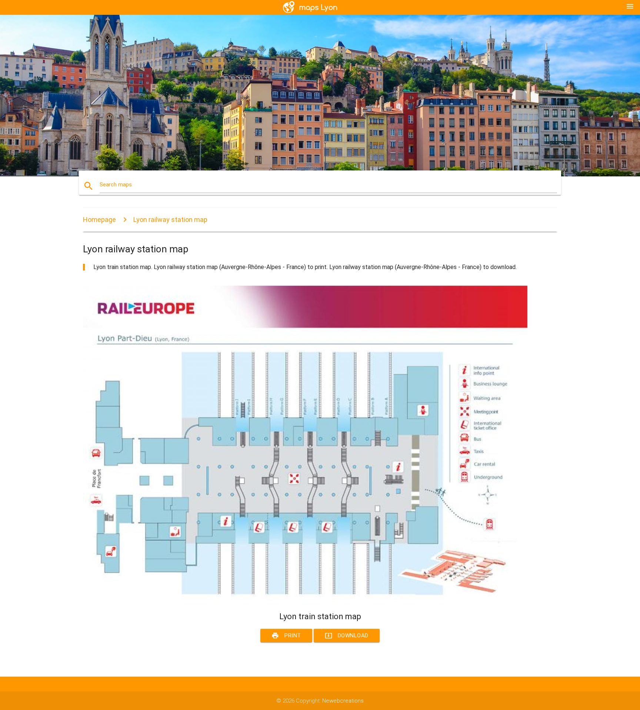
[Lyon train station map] (305, 598)
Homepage (99, 219)
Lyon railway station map (170, 219)
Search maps (116, 184)
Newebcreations (343, 700)
